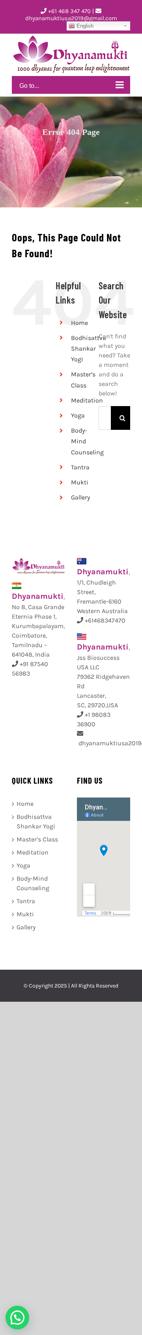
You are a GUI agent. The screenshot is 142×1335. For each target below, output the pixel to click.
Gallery (80, 497)
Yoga (78, 415)
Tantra (80, 467)
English (84, 26)
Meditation (87, 400)
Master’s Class (37, 839)
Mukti (79, 482)
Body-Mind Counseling (33, 883)
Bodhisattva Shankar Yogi (88, 348)
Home (79, 323)
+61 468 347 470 (69, 11)
